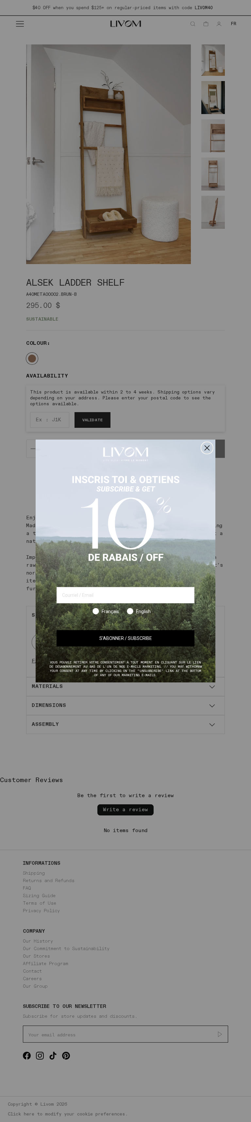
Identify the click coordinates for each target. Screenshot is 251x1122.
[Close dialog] (207, 448)
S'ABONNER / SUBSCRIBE (125, 638)
